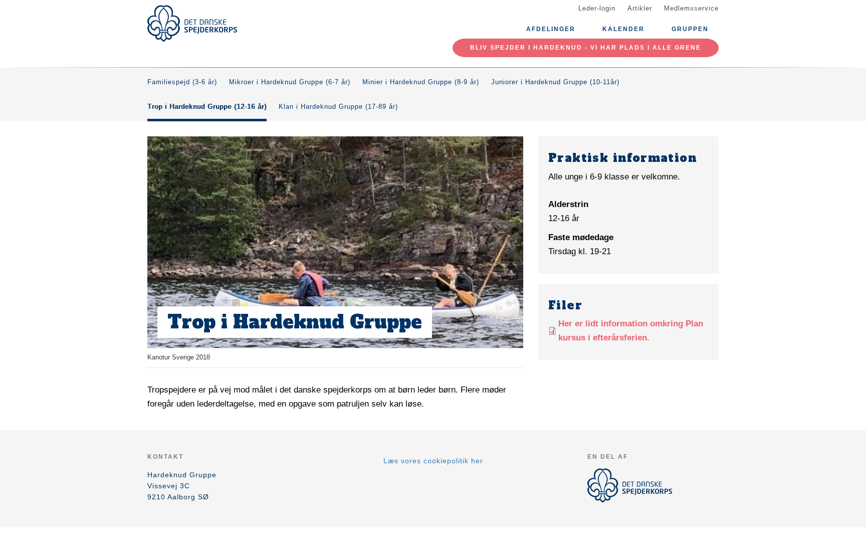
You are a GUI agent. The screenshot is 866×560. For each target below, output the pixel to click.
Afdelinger (550, 29)
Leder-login (596, 8)
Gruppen (690, 29)
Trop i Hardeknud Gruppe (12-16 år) (207, 106)
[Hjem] (192, 23)
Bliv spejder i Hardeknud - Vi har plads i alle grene (585, 47)
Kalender (623, 29)
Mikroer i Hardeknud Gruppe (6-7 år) (289, 82)
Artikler (639, 8)
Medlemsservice (691, 8)
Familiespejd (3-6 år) (182, 82)
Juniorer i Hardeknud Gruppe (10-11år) (555, 82)
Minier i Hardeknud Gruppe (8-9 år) (420, 82)
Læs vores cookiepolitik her (433, 461)
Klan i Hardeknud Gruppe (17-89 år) (338, 106)
